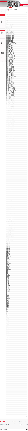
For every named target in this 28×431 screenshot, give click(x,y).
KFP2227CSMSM (7, 276)
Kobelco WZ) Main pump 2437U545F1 (9, 240)
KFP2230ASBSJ (7, 258)
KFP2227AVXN (7, 271)
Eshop (27, 423)
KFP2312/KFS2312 (8, 242)
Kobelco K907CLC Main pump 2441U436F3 (10, 114)
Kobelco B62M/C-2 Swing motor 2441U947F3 (10, 70)
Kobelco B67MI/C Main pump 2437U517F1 (10, 77)
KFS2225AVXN (7, 273)
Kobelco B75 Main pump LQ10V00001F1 (10, 84)
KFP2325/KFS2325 (8, 247)
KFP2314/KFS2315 (8, 243)
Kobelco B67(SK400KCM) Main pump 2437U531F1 (11, 76)
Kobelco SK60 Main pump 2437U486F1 (10, 234)
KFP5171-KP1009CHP (8, 275)
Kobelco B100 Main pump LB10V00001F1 (10, 33)
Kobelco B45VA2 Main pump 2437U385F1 (10, 53)
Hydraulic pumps (11, 9)
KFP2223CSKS (7, 280)
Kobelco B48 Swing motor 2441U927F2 (9, 61)
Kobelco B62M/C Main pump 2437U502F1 (10, 66)
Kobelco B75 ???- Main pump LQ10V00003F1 (10, 88)
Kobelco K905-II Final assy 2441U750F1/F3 (10, 111)
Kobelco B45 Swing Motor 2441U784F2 (10, 51)
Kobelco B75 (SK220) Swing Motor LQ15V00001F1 (11, 87)
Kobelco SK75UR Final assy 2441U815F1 (10, 237)
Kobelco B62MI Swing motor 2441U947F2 (10, 71)
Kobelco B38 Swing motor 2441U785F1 (9, 44)
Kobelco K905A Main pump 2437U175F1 (10, 107)
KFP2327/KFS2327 (8, 248)
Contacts (15, 423)
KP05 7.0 (7, 317)
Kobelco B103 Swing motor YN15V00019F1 (10, 40)
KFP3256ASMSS (7, 278)
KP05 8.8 (7, 308)
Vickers (1, 42)
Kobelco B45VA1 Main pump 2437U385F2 (10, 52)
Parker (1, 54)
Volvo (1, 43)
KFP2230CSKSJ (7, 282)
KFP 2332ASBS (7, 265)
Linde (1, 34)
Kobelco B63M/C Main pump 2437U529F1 (10, 75)
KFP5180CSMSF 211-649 (8, 256)
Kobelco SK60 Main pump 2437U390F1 (10, 233)
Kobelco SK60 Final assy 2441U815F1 (9, 235)
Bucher (1, 44)
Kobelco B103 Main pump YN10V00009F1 (10, 37)
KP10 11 (7, 319)
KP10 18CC (7, 312)
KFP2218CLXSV (7, 293)
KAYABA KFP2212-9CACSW (8, 241)
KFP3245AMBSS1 (8, 290)
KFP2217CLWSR (7, 255)
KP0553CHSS (7, 300)
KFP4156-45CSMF (8, 266)
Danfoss (1, 21)
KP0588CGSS (7, 304)
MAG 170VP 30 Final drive (8, 29)
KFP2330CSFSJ (7, 260)
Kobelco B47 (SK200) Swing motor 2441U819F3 (10, 58)
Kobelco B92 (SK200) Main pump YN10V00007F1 (10, 93)
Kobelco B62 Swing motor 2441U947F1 (9, 64)
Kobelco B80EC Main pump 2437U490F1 (10, 91)
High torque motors (2, 52)
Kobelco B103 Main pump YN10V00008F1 (10, 35)
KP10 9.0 (7, 310)
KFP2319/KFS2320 (8, 245)
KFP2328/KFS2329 (8, 249)
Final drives (2, 51)
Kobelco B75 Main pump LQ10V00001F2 (10, 85)
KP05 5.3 (7, 314)
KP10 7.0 (7, 309)
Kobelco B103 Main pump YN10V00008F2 (10, 36)
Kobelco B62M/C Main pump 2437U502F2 (10, 67)
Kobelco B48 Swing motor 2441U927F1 (9, 60)
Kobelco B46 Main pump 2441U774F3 (9, 54)
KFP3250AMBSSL (8, 289)
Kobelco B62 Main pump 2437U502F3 (9, 63)
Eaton (1, 22)
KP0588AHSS (7, 302)
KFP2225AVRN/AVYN (8, 285)
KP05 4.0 (7, 313)
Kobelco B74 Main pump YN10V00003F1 (10, 79)
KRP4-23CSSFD (7, 332)
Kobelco (1, 31)
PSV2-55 (7, 22)
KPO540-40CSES (8, 299)
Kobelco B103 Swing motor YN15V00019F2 (10, 41)
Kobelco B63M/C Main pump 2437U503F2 (10, 74)
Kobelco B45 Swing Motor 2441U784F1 (9, 50)
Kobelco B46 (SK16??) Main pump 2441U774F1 (10, 55)
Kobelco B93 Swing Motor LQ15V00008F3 (10, 95)
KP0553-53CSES (8, 298)
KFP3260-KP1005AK (8, 253)
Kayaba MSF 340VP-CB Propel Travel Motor (10, 31)
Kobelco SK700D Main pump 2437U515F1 (10, 236)
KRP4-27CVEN (7, 327)
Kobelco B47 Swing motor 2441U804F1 (9, 57)
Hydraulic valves (2, 53)
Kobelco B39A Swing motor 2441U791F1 (10, 47)
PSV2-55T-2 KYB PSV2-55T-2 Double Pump (10, 24)
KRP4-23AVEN (7, 324)
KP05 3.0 (7, 316)
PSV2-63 (7, 23)
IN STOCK (2, 61)
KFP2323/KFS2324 (8, 246)
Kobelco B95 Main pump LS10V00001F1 (10, 99)
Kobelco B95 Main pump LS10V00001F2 (10, 100)
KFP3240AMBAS (7, 287)
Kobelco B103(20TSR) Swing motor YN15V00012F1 (11, 42)
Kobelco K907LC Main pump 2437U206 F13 (10, 118)
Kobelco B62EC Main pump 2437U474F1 (10, 65)
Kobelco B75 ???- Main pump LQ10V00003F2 (10, 89)
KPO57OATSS (7, 320)
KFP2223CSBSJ (7, 262)
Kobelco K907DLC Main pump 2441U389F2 (10, 115)
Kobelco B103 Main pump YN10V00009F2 (10, 38)
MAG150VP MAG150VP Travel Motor (9, 25)
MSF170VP (7, 20)
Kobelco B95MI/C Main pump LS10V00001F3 (10, 101)
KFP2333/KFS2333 (8, 251)
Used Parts (20, 424)
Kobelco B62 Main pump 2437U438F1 (9, 62)
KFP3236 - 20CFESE (8, 254)
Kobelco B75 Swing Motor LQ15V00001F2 (10, 86)
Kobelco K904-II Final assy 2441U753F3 (10, 104)
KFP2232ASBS (7, 267)
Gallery (27, 424)
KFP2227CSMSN (7, 277)
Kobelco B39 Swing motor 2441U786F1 (9, 46)
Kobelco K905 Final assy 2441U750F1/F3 (10, 106)
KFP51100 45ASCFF (8, 264)
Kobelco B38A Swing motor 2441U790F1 (10, 45)
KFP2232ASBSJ (7, 268)
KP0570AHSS (7, 305)
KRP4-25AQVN (7, 322)
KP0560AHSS (7, 315)
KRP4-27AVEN (7, 326)
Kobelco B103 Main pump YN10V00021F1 (10, 39)
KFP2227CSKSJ (7, 279)
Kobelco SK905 (7, 238)
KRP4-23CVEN (7, 325)
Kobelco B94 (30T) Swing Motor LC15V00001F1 (10, 98)
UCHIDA (1, 41)
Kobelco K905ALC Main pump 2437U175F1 (10, 108)
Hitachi (1, 23)
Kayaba (14, 9)
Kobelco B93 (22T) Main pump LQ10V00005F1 (10, 96)
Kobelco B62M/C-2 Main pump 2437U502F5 (10, 69)
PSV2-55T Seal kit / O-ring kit (9, 28)
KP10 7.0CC (7, 318)
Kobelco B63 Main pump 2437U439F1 (9, 72)
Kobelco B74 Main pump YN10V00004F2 (10, 81)
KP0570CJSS (7, 297)
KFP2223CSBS (7, 261)
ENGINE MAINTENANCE (3, 60)
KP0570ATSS (7, 294)
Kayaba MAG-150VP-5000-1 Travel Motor (10, 30)
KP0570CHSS (7, 306)
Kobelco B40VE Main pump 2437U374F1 (10, 48)
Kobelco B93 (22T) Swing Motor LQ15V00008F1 (10, 97)
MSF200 (7, 21)
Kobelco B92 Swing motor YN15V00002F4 (10, 92)
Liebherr (1, 33)
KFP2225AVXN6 (7, 284)
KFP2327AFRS (7, 252)
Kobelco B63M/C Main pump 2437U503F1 (10, 73)
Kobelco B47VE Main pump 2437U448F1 (10, 59)
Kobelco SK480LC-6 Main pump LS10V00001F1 (10, 230)
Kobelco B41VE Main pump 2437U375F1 (10, 49)
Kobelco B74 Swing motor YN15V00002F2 (10, 82)
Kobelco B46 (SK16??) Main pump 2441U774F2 (10, 56)
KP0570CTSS (7, 307)
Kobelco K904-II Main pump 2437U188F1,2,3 (10, 103)
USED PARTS (2, 56)
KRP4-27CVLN (7, 328)
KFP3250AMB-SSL (8, 288)
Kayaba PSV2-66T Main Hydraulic (9, 32)
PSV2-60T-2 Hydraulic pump (9, 27)
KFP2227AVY (7, 270)
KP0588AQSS (7, 296)
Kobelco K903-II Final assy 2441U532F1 (10, 102)
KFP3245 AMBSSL (8, 291)
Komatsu (2, 32)
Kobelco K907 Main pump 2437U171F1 (9, 112)
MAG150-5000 (7, 17)
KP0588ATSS (7, 303)
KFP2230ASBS (7, 257)
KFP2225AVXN (7, 272)
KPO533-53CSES (8, 321)
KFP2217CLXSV (7, 292)
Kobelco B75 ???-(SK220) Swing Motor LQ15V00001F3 (11, 90)
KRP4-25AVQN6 (7, 323)
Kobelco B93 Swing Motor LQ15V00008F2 (10, 94)
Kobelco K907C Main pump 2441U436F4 (10, 113)
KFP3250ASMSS (7, 274)
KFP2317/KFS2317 (8, 244)
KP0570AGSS (7, 301)
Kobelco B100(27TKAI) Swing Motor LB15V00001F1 (11, 34)
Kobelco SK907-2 (8, 239)
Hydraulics (8, 9)
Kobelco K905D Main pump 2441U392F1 (10, 109)
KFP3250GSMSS (7, 281)
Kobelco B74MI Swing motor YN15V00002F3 (10, 83)
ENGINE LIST (2, 59)
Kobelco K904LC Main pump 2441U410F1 (10, 105)
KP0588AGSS (7, 295)
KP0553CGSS (7, 311)
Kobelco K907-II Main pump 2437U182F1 (10, 116)
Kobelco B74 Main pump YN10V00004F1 (10, 80)
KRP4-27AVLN (7, 331)
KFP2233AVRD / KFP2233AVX (9, 269)
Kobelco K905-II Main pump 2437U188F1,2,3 (10, 110)
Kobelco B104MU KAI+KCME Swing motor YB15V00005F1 (11, 43)
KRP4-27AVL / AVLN (8, 329)
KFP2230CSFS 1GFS (8, 259)
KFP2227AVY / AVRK (8, 286)
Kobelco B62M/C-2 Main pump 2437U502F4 (10, 68)
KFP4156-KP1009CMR (8, 263)
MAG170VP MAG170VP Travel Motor (9, 26)
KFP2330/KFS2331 (8, 250)
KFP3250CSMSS (7, 283)
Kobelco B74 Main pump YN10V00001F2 (10, 78)
